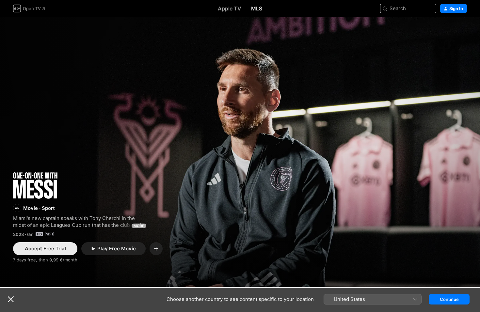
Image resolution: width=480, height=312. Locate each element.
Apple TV (229, 8)
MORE (139, 226)
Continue (449, 299)
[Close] (11, 299)
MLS (256, 8)
